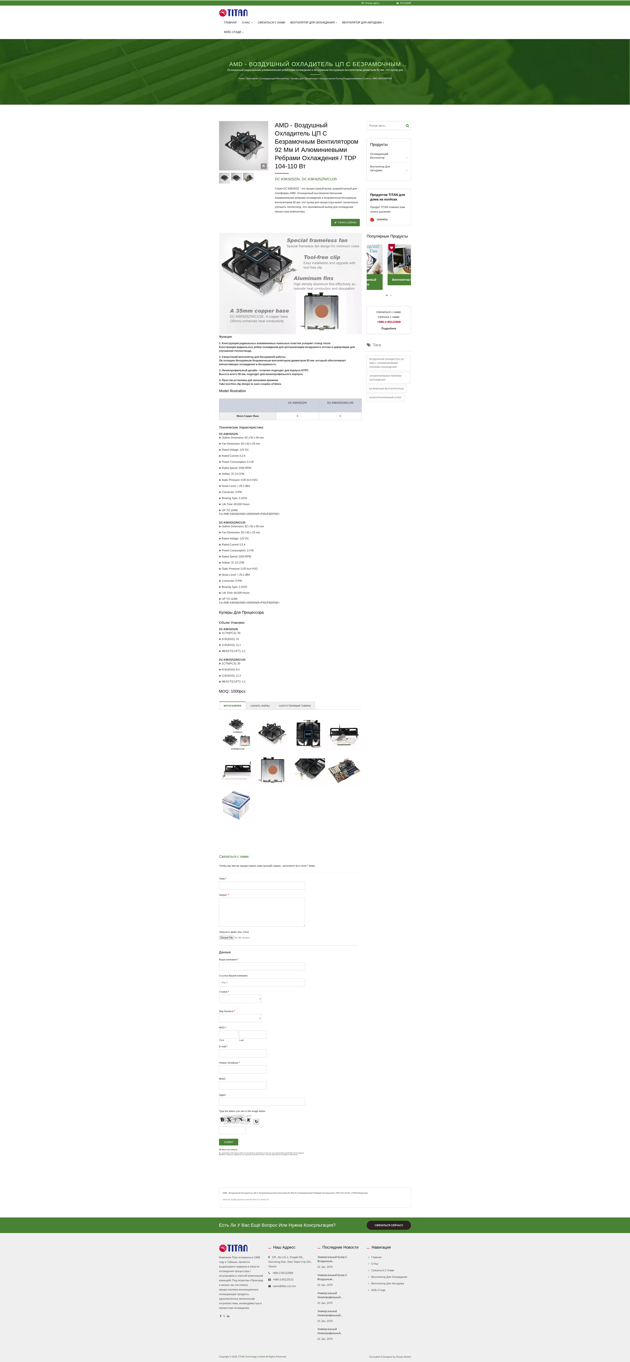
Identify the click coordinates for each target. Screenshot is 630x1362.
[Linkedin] (228, 1316)
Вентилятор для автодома (362, 22)
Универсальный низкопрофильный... (329, 1295)
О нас (246, 22)
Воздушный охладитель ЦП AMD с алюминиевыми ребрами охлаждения (386, 363)
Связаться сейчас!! (389, 1225)
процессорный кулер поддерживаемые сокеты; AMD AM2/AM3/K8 (355, 78)
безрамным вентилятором (386, 388)
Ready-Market (403, 1356)
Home (241, 78)
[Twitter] (224, 1316)
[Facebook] (220, 1316)
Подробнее (388, 328)
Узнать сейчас (347, 222)
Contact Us (264, 1199)
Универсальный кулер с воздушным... (332, 1259)
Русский (405, 3)
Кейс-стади (233, 32)
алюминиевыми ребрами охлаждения (385, 378)
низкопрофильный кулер (385, 397)
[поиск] (362, 3)
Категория (252, 78)
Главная (230, 22)
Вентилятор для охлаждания (312, 22)
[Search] (407, 125)
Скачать (382, 219)
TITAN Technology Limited (251, 1356)
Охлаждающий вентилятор (274, 78)
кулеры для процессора (304, 78)
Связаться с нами (271, 22)
